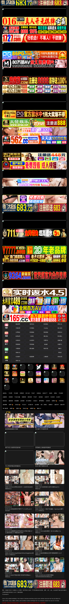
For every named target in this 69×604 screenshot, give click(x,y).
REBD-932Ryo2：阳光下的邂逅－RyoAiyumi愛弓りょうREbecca (49, 509)
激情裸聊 (5, 404)
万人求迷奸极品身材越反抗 (13, 466)
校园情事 (32, 356)
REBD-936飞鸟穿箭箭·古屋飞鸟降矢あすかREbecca (47, 487)
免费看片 (51, 404)
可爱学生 (46, 340)
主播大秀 (47, 397)
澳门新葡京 (28, 400)
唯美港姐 (46, 332)
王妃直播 (52, 397)
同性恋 (60, 352)
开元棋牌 (16, 393)
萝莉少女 (60, 324)
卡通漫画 (18, 348)
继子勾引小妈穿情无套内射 (13, 447)
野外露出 (60, 336)
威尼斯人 (5, 393)
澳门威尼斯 (5, 408)
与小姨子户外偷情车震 (41, 429)
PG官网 (10, 393)
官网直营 (22, 393)
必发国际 (22, 400)
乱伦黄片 (58, 397)
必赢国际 (5, 397)
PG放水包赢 (17, 397)
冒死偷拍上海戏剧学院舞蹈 (43, 447)
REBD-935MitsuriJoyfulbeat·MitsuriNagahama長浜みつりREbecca (19, 553)
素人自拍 (60, 328)
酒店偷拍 (41, 397)
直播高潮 (24, 397)
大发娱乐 (35, 400)
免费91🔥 (12, 408)
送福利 (50, 393)
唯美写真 (46, 348)
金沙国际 (37, 404)
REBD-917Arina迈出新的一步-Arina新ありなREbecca (48, 531)
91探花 (32, 336)
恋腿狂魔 (60, 340)
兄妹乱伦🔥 (25, 408)
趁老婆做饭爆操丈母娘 (11, 429)
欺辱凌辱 (18, 336)
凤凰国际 (11, 397)
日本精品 (32, 328)
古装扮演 (18, 340)
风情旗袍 (18, 344)
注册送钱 (39, 393)
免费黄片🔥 (32, 408)
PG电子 (33, 393)
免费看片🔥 (54, 400)
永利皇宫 (48, 400)
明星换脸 (32, 344)
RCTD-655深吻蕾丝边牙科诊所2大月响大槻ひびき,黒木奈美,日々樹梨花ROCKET (18, 531)
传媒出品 (18, 352)
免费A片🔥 (18, 408)
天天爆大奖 (30, 404)
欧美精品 (46, 324)
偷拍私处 (5, 400)
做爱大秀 (57, 404)
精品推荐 (18, 324)
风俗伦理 (60, 356)
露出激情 (32, 348)
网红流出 (46, 336)
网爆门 (60, 348)
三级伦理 (18, 328)
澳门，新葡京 (44, 404)
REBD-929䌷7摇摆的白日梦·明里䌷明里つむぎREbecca (48, 553)
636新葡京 (61, 400)
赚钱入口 (39, 408)
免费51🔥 (11, 404)
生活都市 (18, 356)
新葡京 (55, 393)
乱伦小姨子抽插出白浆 (41, 466)
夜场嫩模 (17, 400)
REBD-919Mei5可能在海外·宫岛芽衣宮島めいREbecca (18, 575)
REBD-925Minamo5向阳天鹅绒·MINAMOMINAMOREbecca (44, 575)
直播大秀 (62, 404)
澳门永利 (28, 393)
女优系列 (32, 340)
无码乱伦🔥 (17, 404)
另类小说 (18, 360)
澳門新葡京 (41, 400)
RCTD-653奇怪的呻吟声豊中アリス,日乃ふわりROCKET (18, 509)
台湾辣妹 (18, 332)
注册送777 (44, 393)
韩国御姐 (32, 332)
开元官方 (24, 404)
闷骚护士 (60, 344)
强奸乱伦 (32, 324)
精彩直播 (30, 397)
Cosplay (46, 328)
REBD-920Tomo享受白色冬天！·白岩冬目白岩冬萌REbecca (19, 487)
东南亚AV (60, 332)
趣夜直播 (11, 400)
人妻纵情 (46, 356)
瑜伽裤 (45, 344)
